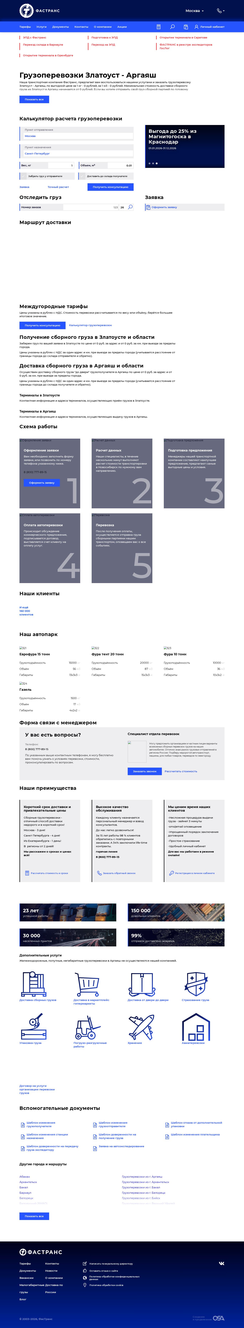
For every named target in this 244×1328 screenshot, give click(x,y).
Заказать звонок (144, 771)
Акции (122, 26)
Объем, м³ (88, 165)
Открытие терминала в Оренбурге (48, 55)
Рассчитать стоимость (181, 771)
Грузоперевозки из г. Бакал (141, 1187)
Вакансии (26, 1278)
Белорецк (26, 1198)
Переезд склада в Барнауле (43, 44)
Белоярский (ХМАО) (33, 1203)
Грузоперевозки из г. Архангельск (145, 1182)
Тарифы (25, 26)
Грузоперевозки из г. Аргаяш (142, 1176)
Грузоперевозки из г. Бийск (141, 1198)
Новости (51, 1270)
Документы (60, 26)
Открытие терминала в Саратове (183, 37)
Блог (22, 1299)
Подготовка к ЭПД (104, 37)
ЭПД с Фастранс (34, 37)
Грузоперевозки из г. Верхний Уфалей (148, 1203)
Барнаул (25, 1192)
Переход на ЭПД (103, 44)
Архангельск (28, 1182)
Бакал (23, 1187)
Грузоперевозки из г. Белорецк (143, 1192)
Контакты (81, 26)
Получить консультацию (110, 187)
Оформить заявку (41, 482)
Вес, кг (26, 165)
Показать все (34, 99)
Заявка (24, 187)
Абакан (24, 1176)
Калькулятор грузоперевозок (90, 325)
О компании (103, 26)
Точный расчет (58, 187)
